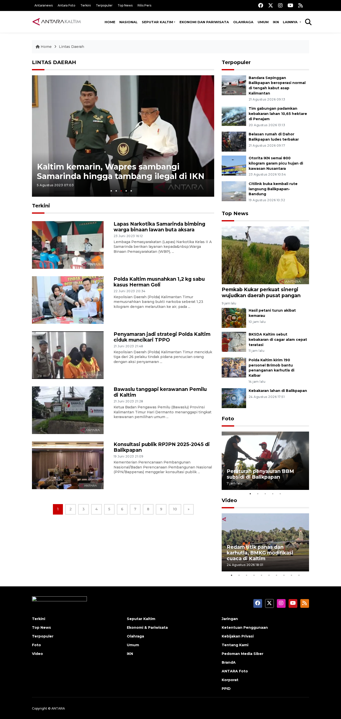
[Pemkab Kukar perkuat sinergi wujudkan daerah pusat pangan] (265, 255)
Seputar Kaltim (157, 22)
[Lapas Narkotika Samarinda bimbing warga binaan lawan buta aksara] (68, 244)
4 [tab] (126, 190)
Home (110, 22)
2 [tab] (116, 190)
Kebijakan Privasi (238, 636)
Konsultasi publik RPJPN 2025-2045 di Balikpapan (162, 447)
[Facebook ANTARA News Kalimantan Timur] (260, 5)
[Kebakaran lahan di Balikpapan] (234, 398)
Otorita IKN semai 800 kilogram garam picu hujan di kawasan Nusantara (276, 163)
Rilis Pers (144, 5)
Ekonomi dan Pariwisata (204, 22)
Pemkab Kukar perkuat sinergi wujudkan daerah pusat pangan (261, 292)
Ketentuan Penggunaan (245, 627)
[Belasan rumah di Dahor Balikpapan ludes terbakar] (234, 141)
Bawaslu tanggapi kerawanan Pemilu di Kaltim (160, 392)
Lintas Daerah (71, 46)
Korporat (230, 680)
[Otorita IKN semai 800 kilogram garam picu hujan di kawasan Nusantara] (234, 165)
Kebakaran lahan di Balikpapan (278, 390)
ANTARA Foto (235, 671)
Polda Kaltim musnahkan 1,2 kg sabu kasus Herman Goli (159, 282)
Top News (125, 5)
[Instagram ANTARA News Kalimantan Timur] (280, 5)
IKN (276, 22)
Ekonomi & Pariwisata (147, 627)
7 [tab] (276, 575)
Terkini (85, 5)
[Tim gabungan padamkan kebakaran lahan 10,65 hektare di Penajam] (234, 115)
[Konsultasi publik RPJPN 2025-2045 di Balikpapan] (68, 465)
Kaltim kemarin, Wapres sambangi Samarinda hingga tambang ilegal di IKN (120, 171)
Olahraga (243, 22)
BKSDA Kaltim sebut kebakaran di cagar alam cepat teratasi (278, 339)
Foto (228, 419)
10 (175, 509)
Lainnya (291, 22)
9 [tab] (291, 575)
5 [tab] (131, 190)
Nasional (128, 22)
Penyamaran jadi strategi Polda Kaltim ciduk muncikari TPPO (162, 337)
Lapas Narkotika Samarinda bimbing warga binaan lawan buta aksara (159, 227)
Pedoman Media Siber (242, 653)
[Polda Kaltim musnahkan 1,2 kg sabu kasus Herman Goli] (68, 299)
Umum (263, 22)
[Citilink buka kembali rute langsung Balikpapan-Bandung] (234, 190)
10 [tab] (299, 575)
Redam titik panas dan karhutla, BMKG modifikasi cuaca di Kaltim (260, 552)
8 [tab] (284, 575)
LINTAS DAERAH (54, 62)
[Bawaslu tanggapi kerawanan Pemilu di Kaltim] (68, 410)
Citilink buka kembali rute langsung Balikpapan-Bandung (273, 188)
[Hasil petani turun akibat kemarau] (234, 317)
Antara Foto (66, 5)
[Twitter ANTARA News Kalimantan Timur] (270, 5)
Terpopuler (104, 5)
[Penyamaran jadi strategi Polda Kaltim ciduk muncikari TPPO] (68, 355)
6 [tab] (269, 575)
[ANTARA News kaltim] (57, 22)
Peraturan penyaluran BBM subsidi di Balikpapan (260, 474)
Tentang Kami (235, 645)
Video (229, 500)
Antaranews (43, 5)
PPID (226, 688)
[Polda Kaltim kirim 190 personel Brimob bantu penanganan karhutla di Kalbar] (234, 367)
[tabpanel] (123, 136)
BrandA (229, 662)
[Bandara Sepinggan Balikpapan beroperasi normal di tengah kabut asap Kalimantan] (234, 85)
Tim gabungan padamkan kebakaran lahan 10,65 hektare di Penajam (278, 113)
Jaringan (230, 619)
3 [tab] (121, 190)
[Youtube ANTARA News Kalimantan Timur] (290, 5)
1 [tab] (111, 190)
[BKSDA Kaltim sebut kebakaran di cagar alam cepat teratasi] (234, 341)
